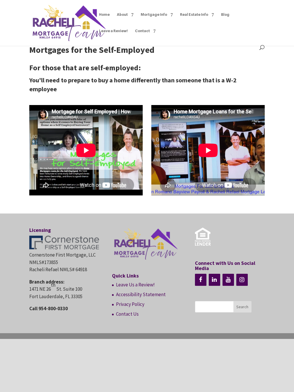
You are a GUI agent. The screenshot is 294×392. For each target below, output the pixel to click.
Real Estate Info (194, 14)
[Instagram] (242, 280)
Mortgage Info (154, 14)
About (122, 14)
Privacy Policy (130, 304)
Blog (225, 14)
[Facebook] (200, 280)
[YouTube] (228, 280)
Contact (142, 31)
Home (104, 14)
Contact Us (127, 314)
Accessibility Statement (141, 294)
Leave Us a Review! (135, 285)
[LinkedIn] (214, 280)
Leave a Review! (113, 31)
